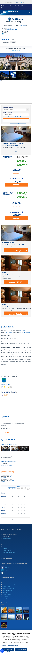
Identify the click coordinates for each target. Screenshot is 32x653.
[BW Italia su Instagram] (2, 572)
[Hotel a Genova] (4, 617)
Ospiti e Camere (7, 112)
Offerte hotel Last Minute (8, 588)
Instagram (7, 572)
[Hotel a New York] (26, 617)
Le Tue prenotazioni (5, 5)
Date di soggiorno (8, 107)
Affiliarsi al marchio (7, 550)
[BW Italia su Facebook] (2, 567)
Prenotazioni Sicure (7, 544)
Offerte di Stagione (7, 582)
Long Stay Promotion (7, 590)
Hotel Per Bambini (7, 594)
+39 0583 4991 (9, 28)
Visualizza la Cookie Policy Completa (10, 645)
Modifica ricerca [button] (16, 120)
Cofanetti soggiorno (7, 598)
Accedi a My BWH (22, 5)
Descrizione (15, 47)
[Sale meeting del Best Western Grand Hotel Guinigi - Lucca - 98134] (6, 448)
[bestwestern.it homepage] (10, 11)
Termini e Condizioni (7, 546)
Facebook (7, 567)
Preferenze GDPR (6, 651)
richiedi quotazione (7, 471)
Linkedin (6, 570)
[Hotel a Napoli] (11, 617)
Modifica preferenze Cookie (9, 552)
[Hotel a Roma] (4, 610)
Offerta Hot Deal (6, 586)
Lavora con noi (6, 542)
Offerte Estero (6, 592)
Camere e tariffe (8, 47)
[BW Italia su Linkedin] (2, 570)
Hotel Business (6, 596)
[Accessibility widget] (2, 651)
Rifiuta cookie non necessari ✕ (23, 631)
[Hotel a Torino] (26, 610)
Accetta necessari (21, 649)
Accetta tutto (8, 649)
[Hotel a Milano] (11, 610)
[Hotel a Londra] (19, 617)
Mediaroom (5, 548)
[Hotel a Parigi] (4, 625)
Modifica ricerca (16, 50)
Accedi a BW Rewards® (6, 7)
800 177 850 (15, 26)
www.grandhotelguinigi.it (12, 29)
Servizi (19, 47)
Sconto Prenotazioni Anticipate (9, 584)
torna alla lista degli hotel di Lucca (18, 123)
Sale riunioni (25, 47)
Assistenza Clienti (14, 5)
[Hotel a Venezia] (19, 610)
